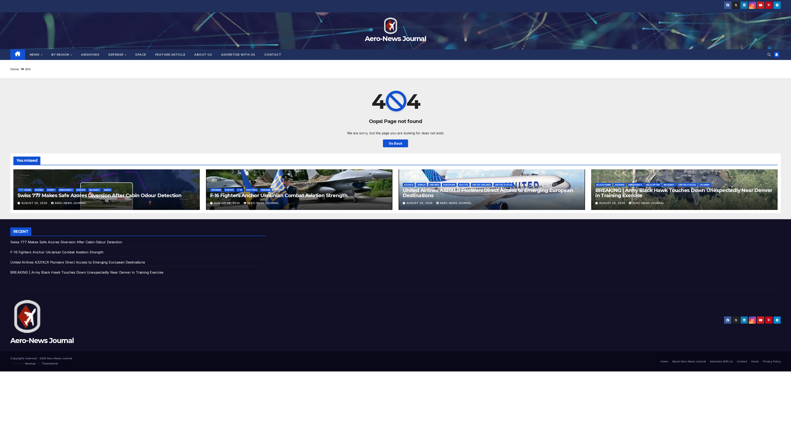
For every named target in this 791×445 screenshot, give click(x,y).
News (35, 54)
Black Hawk (604, 185)
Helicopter (653, 185)
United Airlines (481, 185)
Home (14, 69)
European (449, 185)
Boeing (39, 190)
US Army (705, 185)
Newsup (30, 363)
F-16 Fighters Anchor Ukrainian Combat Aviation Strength (279, 195)
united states (503, 185)
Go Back (395, 143)
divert (51, 190)
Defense (116, 54)
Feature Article (170, 54)
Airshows (90, 54)
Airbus (421, 185)
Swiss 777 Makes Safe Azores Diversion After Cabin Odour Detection (99, 195)
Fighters (251, 190)
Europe (81, 190)
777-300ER (25, 190)
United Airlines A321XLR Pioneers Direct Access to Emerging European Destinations (488, 192)
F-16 (240, 190)
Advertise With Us (238, 54)
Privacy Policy (772, 361)
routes (463, 185)
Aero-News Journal (395, 38)
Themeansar (50, 363)
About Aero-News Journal (689, 361)
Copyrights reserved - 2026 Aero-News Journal (41, 358)
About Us (203, 54)
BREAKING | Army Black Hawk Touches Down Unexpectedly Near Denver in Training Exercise (683, 192)
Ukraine (265, 190)
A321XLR (408, 185)
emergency (66, 190)
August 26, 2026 (34, 203)
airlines (434, 185)
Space (140, 54)
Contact (272, 54)
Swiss (107, 190)
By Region (60, 54)
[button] (769, 55)
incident (94, 190)
